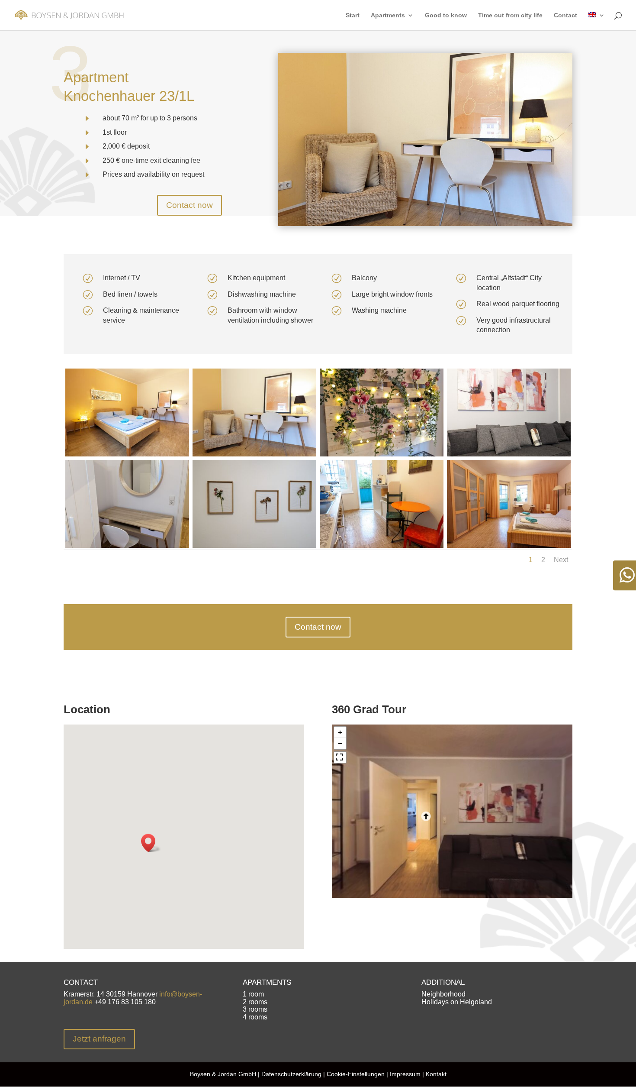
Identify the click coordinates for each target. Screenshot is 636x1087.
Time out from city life (510, 15)
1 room (253, 994)
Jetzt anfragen (99, 1038)
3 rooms (255, 1009)
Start (353, 15)
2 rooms (255, 1002)
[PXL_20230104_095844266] (509, 456)
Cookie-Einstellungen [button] (356, 1074)
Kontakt (436, 1074)
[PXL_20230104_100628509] (381, 547)
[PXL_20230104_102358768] (254, 456)
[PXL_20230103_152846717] (254, 547)
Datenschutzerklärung (291, 1074)
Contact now (189, 205)
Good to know (446, 15)
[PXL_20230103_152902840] (127, 547)
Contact (565, 15)
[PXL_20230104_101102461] (381, 456)
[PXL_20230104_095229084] (127, 456)
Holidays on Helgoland (456, 1002)
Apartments (388, 15)
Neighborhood (443, 994)
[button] (151, 843)
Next (561, 559)
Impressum (404, 1074)
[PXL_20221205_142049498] (509, 547)
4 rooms (255, 1017)
